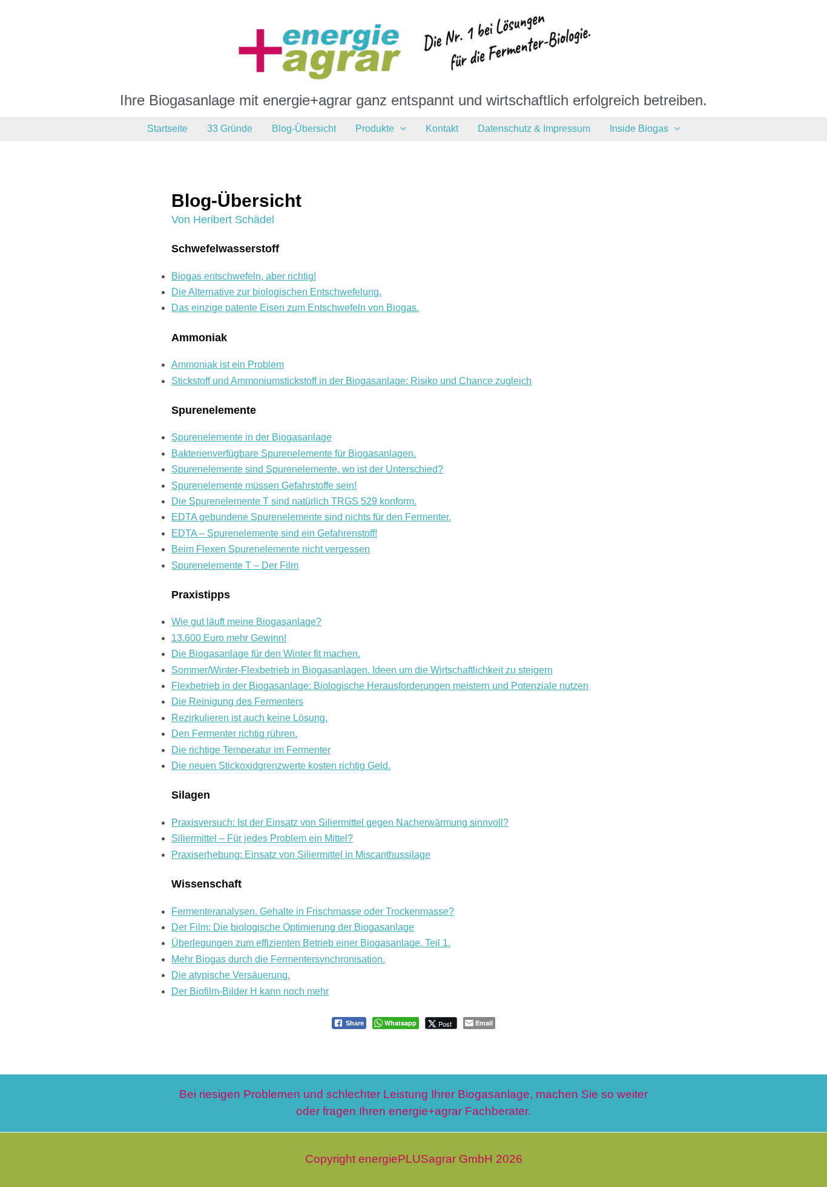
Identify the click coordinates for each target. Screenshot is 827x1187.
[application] (400, 129)
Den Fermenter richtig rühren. (234, 733)
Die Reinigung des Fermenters (237, 701)
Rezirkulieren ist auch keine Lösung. (249, 718)
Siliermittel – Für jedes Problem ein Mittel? (262, 838)
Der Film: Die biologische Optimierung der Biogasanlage (292, 927)
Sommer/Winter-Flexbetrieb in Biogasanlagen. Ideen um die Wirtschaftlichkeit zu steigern (362, 670)
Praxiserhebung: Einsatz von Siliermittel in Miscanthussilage (300, 854)
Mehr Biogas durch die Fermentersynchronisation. (278, 959)
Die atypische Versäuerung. (230, 975)
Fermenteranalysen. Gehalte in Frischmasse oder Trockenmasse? (312, 911)
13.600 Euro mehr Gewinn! (228, 638)
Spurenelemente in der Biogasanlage (251, 437)
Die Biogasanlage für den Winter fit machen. (265, 654)
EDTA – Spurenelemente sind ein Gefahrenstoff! (274, 533)
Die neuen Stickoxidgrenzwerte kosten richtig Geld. (280, 765)
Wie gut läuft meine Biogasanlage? (246, 621)
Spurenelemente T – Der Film (234, 565)
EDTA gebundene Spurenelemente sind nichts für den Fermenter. (311, 517)
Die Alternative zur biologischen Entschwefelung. (276, 292)
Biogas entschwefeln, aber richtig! (243, 276)
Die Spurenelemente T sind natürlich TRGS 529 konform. (294, 501)
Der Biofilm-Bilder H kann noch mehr (250, 991)
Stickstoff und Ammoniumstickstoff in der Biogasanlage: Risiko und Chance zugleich (351, 381)
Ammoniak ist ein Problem (227, 364)
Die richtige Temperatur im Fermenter (251, 750)
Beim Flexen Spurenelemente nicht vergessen (270, 549)
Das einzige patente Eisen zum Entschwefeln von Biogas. (295, 307)
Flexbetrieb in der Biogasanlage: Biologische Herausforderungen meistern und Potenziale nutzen (379, 686)
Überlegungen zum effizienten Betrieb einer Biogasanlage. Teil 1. (310, 943)
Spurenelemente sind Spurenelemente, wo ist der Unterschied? (307, 469)
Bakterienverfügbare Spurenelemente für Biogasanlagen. (293, 453)
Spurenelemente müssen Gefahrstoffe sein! (264, 485)
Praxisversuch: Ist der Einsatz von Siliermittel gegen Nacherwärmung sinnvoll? (340, 822)
